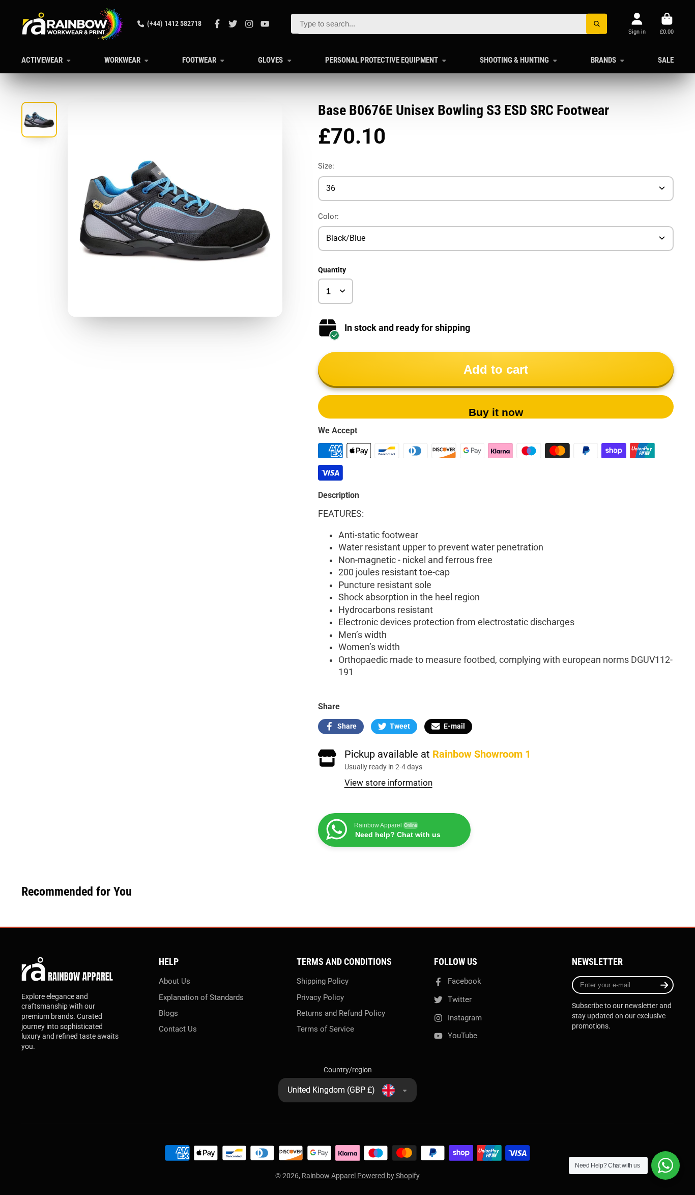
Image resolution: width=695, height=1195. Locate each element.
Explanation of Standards (201, 997)
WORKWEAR (122, 60)
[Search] (596, 23)
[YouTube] (265, 24)
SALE (666, 60)
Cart (667, 24)
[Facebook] (217, 24)
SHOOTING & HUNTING (514, 60)
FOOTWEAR (199, 60)
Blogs (168, 1013)
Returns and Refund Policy (341, 1013)
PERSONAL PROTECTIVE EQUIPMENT (381, 60)
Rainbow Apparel (329, 1176)
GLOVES (270, 60)
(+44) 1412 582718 (174, 23)
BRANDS (603, 60)
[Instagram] (249, 24)
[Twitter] (233, 24)
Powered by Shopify (388, 1176)
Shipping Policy (323, 981)
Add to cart (496, 369)
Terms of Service (325, 1029)
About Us (174, 981)
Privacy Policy (320, 997)
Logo (72, 24)
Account (637, 24)
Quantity (332, 270)
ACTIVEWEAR (42, 60)
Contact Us (178, 1029)
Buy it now (496, 412)
